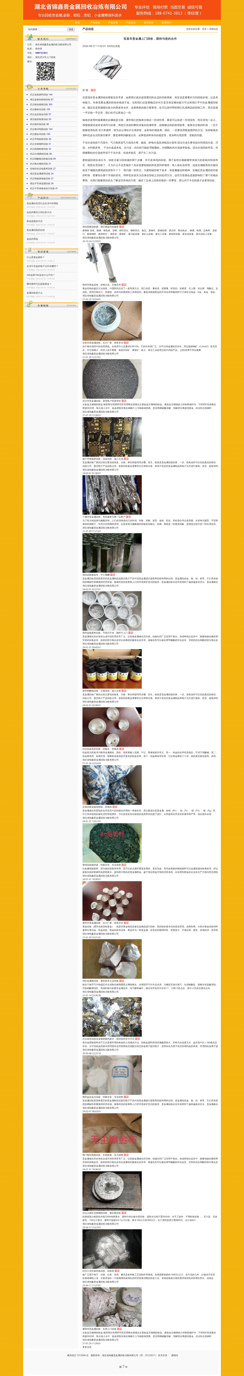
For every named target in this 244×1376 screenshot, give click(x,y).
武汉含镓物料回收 (39, 143)
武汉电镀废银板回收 (40, 178)
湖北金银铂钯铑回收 (40, 99)
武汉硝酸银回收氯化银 (41, 158)
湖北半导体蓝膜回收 (40, 183)
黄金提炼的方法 (35, 221)
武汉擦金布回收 (38, 134)
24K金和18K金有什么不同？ (41, 275)
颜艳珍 (174, 1355)
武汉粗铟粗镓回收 (39, 148)
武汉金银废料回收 (39, 94)
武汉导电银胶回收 (39, 139)
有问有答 (148, 22)
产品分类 (113, 22)
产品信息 (95, 22)
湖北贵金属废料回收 (40, 173)
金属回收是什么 (35, 292)
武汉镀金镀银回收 (39, 104)
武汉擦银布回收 (38, 109)
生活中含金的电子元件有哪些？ (42, 266)
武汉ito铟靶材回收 (39, 153)
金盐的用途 (32, 238)
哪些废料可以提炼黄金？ (39, 283)
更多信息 (86, 1346)
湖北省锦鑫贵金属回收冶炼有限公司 (100, 237)
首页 (77, 22)
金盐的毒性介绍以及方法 (39, 212)
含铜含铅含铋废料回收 (41, 168)
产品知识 (131, 22)
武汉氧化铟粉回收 (39, 163)
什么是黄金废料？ (36, 257)
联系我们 (166, 22)
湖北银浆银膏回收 (39, 119)
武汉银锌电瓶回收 (39, 129)
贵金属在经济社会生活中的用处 (42, 203)
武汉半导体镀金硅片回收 (42, 188)
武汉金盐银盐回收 (39, 114)
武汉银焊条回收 (38, 124)
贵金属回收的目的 (36, 230)
